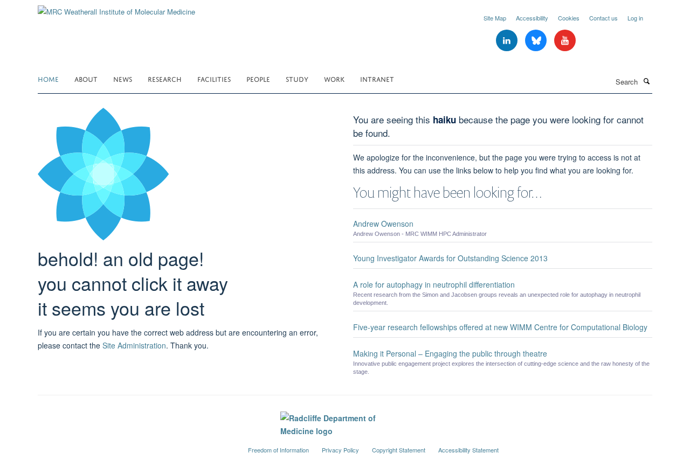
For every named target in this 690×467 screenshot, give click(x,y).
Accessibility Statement (468, 449)
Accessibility (532, 17)
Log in (635, 17)
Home (48, 78)
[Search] (646, 81)
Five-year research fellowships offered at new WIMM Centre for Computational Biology (500, 327)
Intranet (377, 78)
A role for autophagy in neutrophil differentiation (434, 284)
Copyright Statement (398, 449)
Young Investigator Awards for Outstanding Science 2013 (450, 258)
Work (334, 78)
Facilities (214, 78)
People (258, 78)
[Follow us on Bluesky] (537, 41)
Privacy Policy (340, 449)
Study (297, 78)
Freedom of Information (278, 449)
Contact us (603, 17)
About (86, 78)
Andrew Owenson (383, 223)
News (122, 78)
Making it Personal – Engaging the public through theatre (450, 353)
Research (165, 78)
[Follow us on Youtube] (565, 41)
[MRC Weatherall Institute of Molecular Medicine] (116, 8)
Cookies (568, 17)
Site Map (495, 17)
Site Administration (134, 345)
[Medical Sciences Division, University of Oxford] (135, 445)
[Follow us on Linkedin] (508, 41)
